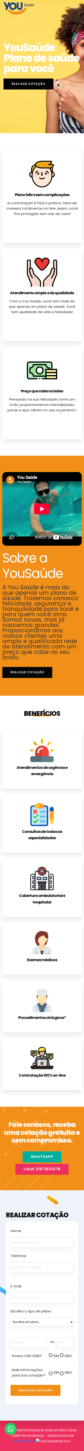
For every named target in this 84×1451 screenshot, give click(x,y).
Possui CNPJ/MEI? (27, 1355)
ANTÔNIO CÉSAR (65, 1430)
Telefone (18, 1255)
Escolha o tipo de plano (30, 1311)
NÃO (68, 1355)
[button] (74, 7)
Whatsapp (42, 1156)
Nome (15, 1230)
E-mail (15, 1286)
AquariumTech (25, 1441)
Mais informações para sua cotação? (28, 1372)
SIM (56, 1355)
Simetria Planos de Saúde (35, 1430)
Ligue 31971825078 (42, 1169)
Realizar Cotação (28, 84)
